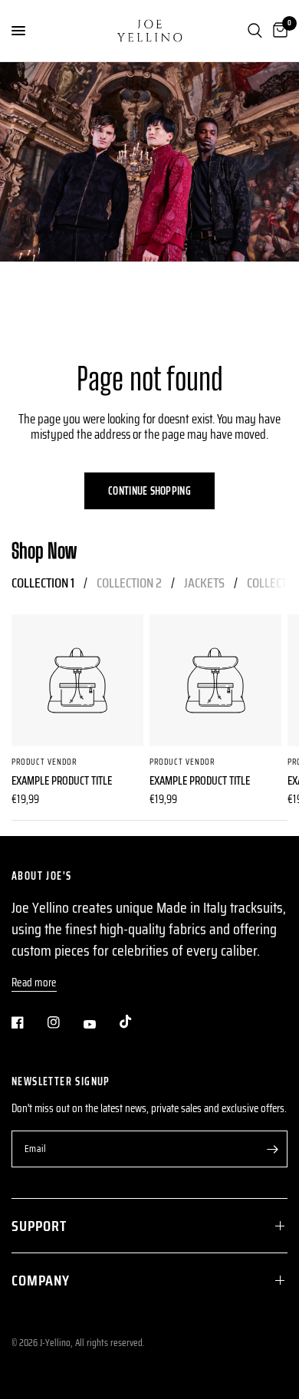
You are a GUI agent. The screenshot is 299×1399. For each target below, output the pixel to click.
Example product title (62, 781)
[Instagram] (64, 1022)
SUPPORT (39, 1225)
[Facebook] (28, 1022)
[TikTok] (136, 1022)
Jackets (204, 582)
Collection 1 (43, 582)
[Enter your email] (272, 1149)
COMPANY (41, 1280)
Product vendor (44, 762)
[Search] (255, 30)
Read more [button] (34, 982)
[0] (278, 30)
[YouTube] (100, 1025)
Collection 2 (129, 582)
